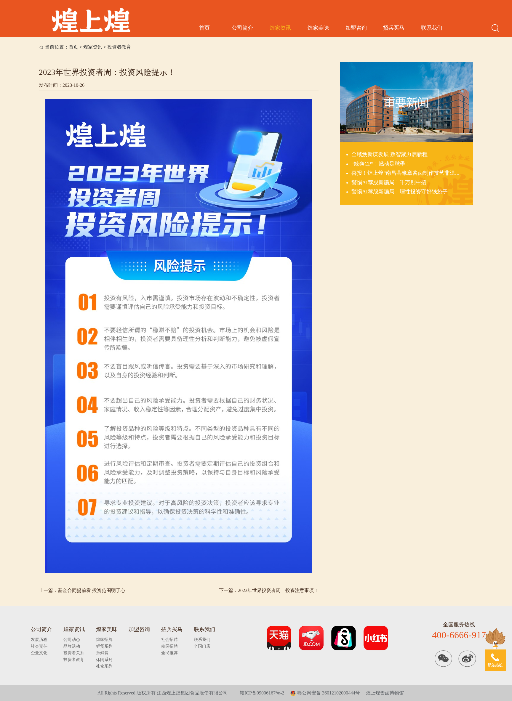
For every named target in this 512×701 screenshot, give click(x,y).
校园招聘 (169, 646)
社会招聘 (169, 639)
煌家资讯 (280, 28)
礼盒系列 (104, 666)
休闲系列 (104, 659)
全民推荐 (169, 652)
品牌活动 (71, 646)
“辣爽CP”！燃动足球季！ (381, 164)
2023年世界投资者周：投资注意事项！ (278, 590)
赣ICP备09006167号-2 (262, 693)
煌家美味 (318, 28)
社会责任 (39, 646)
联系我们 (431, 28)
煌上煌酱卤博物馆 (385, 693)
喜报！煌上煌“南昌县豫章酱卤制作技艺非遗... (405, 173)
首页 (204, 28)
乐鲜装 (102, 652)
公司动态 (71, 639)
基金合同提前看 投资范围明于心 (91, 590)
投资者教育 (119, 46)
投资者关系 (73, 652)
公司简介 (242, 28)
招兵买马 (393, 28)
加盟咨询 (356, 28)
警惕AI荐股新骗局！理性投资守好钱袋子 (399, 192)
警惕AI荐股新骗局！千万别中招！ (391, 182)
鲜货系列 (104, 646)
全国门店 (202, 646)
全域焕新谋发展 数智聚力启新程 (389, 154)
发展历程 (39, 639)
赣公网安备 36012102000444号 (328, 693)
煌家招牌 (104, 639)
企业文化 (39, 652)
